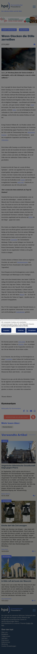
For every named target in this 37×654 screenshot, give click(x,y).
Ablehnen (21, 330)
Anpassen (6, 330)
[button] (34, 8)
